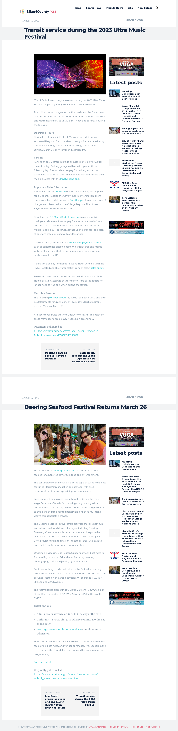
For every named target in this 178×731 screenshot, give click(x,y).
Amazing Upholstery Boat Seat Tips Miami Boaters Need (131, 95)
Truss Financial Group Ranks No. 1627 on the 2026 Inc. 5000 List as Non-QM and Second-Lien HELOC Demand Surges (133, 113)
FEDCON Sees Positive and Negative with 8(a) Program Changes (132, 187)
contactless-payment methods (86, 242)
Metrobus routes (58, 297)
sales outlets (97, 267)
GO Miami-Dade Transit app (65, 217)
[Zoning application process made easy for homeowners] (114, 130)
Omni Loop (76, 200)
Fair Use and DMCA (118, 727)
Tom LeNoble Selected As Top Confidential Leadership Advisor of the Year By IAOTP (133, 204)
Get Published (153, 727)
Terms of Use (136, 727)
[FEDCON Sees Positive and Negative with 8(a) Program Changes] (114, 184)
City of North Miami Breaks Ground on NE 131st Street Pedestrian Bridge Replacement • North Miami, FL (133, 147)
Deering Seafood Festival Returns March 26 (56, 356)
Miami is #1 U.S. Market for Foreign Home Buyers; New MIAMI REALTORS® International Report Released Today (132, 168)
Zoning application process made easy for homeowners (133, 131)
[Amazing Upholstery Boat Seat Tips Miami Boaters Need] (114, 93)
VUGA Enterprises (97, 727)
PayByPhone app (69, 178)
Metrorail (61, 191)
